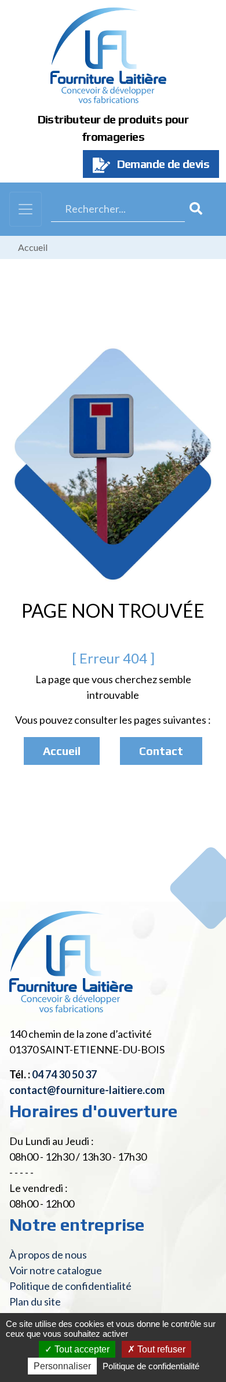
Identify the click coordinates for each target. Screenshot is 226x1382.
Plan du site (35, 1301)
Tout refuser (160, 1349)
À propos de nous (48, 1254)
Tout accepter (81, 1349)
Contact (161, 750)
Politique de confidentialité (70, 1285)
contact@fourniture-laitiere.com (87, 1090)
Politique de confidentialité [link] (151, 1366)
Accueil (33, 247)
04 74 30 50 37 (64, 1074)
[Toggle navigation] (25, 209)
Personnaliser (62, 1366)
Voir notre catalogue (55, 1270)
